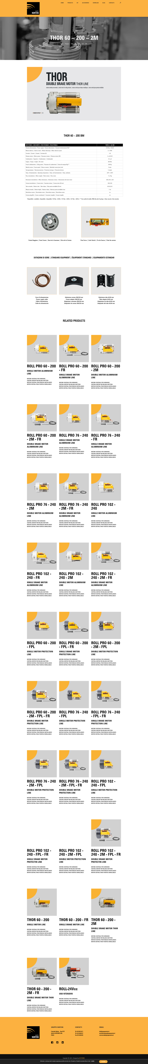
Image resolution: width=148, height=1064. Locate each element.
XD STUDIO (82, 1058)
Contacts (111, 2)
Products (70, 2)
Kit (77, 2)
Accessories (85, 2)
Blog (104, 2)
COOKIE (92, 1061)
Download (96, 2)
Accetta (103, 1061)
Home (62, 2)
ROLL (72, 44)
